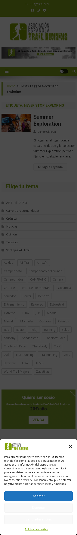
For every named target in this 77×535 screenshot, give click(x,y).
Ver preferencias (38, 519)
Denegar (38, 508)
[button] (70, 446)
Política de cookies (36, 529)
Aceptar (39, 496)
